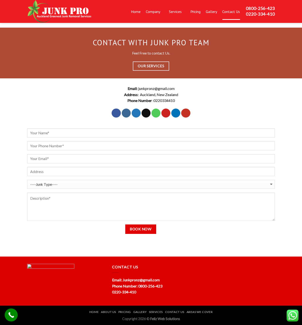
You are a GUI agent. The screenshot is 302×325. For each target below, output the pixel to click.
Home (136, 11)
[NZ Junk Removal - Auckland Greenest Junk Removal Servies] (70, 11)
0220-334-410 (124, 292)
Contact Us (231, 11)
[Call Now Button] (11, 314)
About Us (108, 312)
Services (175, 11)
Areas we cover (200, 312)
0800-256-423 (150, 286)
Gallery (211, 11)
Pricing (195, 11)
